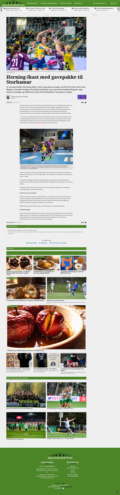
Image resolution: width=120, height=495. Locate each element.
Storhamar (43, 243)
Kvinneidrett (32, 3)
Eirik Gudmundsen (73, 476)
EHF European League (58, 243)
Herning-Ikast (31, 243)
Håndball (78, 3)
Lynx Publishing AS (66, 487)
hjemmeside (41, 122)
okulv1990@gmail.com (73, 468)
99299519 (83, 96)
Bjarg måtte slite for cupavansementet (12, 8)
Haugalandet (66, 3)
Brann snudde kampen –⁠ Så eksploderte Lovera (82, 8)
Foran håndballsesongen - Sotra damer (105, 8)
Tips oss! (83, 98)
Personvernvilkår (60, 483)
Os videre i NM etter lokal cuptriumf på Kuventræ (36, 8)
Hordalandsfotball (49, 3)
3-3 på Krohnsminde (57, 8)
